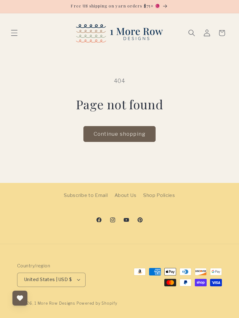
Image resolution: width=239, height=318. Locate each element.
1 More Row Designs (55, 303)
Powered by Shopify (97, 303)
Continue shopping (119, 134)
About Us (126, 195)
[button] (14, 32)
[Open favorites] (19, 298)
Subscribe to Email (86, 195)
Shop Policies (159, 195)
